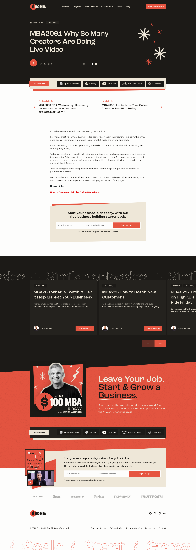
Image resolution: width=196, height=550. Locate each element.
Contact (162, 528)
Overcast (156, 84)
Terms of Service (98, 528)
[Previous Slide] (148, 343)
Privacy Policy (116, 528)
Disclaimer (150, 528)
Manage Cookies (134, 528)
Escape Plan (107, 7)
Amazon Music (135, 84)
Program (77, 7)
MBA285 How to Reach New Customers (129, 295)
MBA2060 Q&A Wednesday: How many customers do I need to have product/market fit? (64, 108)
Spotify (92, 84)
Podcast (65, 7)
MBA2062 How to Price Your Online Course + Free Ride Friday (125, 107)
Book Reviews (91, 7)
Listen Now (83, 328)
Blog (128, 7)
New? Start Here (156, 7)
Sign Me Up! (126, 225)
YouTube (112, 84)
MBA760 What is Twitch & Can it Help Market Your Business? (63, 295)
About (119, 7)
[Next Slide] (160, 343)
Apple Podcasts (71, 84)
